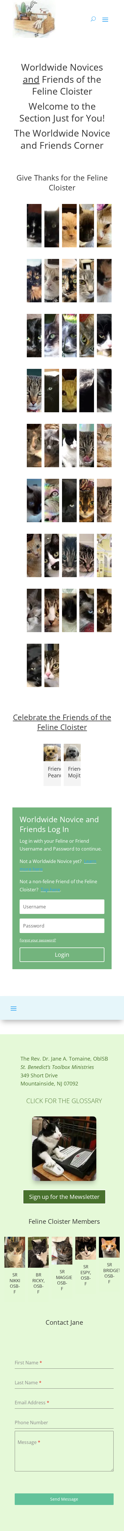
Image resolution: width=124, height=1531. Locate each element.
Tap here (50, 889)
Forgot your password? (38, 940)
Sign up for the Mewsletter (64, 1197)
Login (62, 954)
